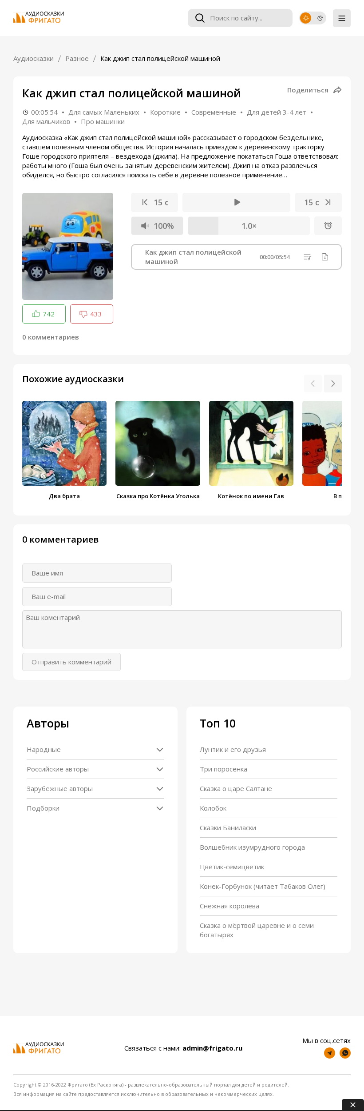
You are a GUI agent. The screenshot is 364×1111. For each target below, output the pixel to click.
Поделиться (307, 89)
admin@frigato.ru (212, 1047)
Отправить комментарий (71, 661)
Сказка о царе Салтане (236, 788)
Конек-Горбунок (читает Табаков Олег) (262, 886)
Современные (213, 112)
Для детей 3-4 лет (276, 112)
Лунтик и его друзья (233, 749)
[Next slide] (333, 383)
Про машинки (103, 121)
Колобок (213, 807)
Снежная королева (229, 905)
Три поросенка (223, 768)
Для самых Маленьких (103, 112)
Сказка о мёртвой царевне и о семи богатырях (257, 930)
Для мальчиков (46, 121)
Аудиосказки (33, 58)
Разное (77, 58)
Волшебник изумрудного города (252, 847)
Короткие (165, 112)
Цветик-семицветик (232, 866)
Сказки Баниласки (228, 827)
